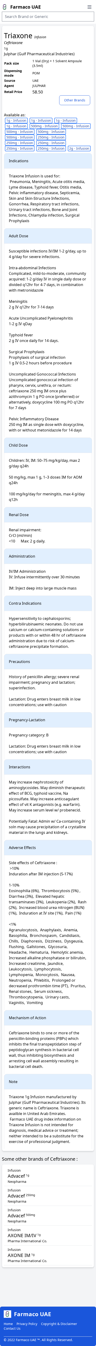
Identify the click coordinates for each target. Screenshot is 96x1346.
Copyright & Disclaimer (59, 1324)
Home (8, 1324)
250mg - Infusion (51, 137)
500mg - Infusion (44, 126)
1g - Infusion (16, 120)
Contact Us (12, 1328)
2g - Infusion (79, 148)
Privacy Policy (27, 1324)
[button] (75, 100)
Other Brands (74, 100)
